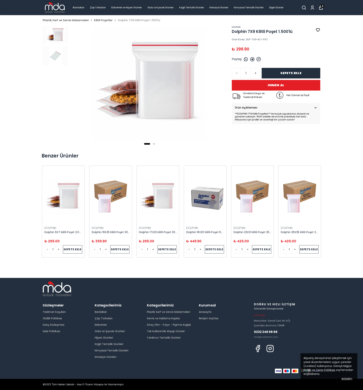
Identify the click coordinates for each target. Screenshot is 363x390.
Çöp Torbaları (98, 7)
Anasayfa (205, 312)
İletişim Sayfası (208, 318)
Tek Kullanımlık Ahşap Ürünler (166, 331)
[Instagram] (270, 348)
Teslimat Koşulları (54, 312)
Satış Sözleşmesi (53, 325)
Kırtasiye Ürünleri (218, 7)
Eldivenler (101, 325)
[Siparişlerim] (312, 7)
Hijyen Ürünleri (104, 338)
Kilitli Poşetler (103, 20)
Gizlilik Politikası (52, 318)
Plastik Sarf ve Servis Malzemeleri (66, 20)
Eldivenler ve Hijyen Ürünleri (126, 7)
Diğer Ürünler (276, 7)
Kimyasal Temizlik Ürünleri (249, 7)
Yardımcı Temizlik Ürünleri (164, 338)
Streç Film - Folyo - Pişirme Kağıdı (169, 325)
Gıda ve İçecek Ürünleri (160, 7)
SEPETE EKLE (291, 73)
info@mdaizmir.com (266, 337)
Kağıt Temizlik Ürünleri (191, 7)
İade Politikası (51, 331)
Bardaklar (78, 7)
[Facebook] (258, 348)
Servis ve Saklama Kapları (163, 318)
